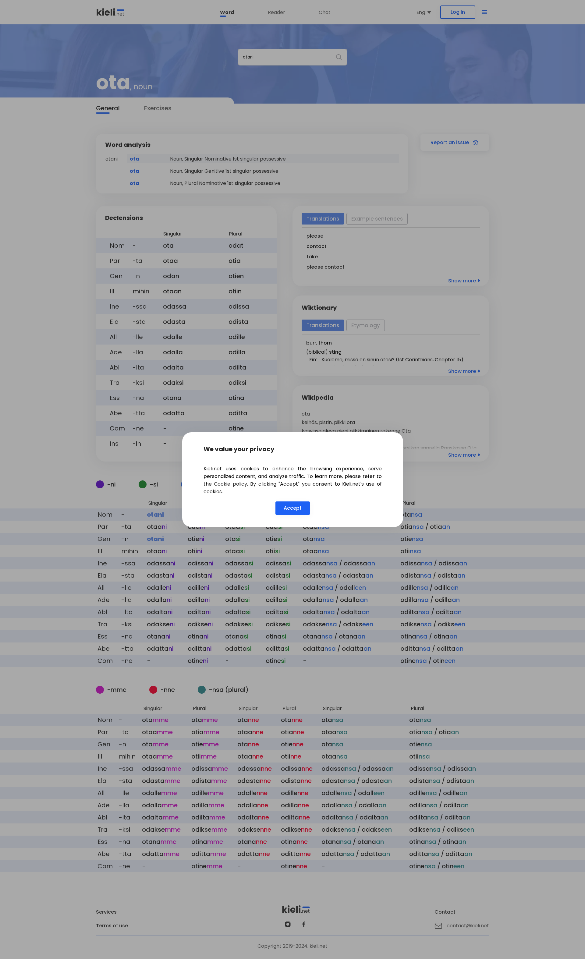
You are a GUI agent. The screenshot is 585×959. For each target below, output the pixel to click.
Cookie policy (230, 483)
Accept (293, 507)
